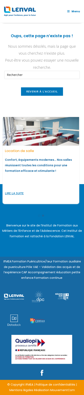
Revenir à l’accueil (42, 91)
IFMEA (7, 261)
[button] (39, 216)
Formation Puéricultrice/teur (32, 261)
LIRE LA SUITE (14, 193)
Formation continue (48, 278)
